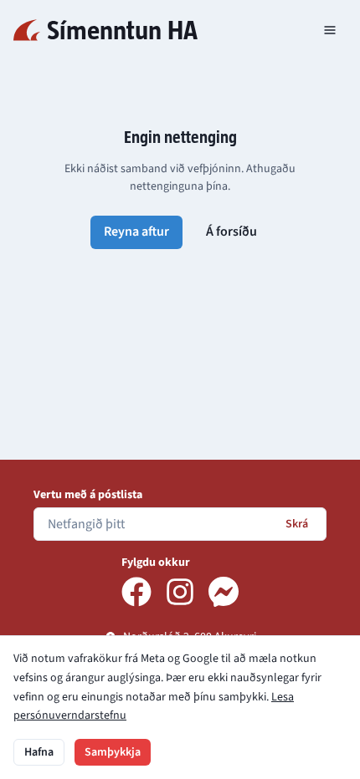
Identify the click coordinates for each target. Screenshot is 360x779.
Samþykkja (113, 752)
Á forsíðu (231, 231)
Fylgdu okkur (155, 562)
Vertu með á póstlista (87, 494)
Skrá (296, 524)
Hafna (39, 752)
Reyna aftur (136, 231)
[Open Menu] (330, 30)
